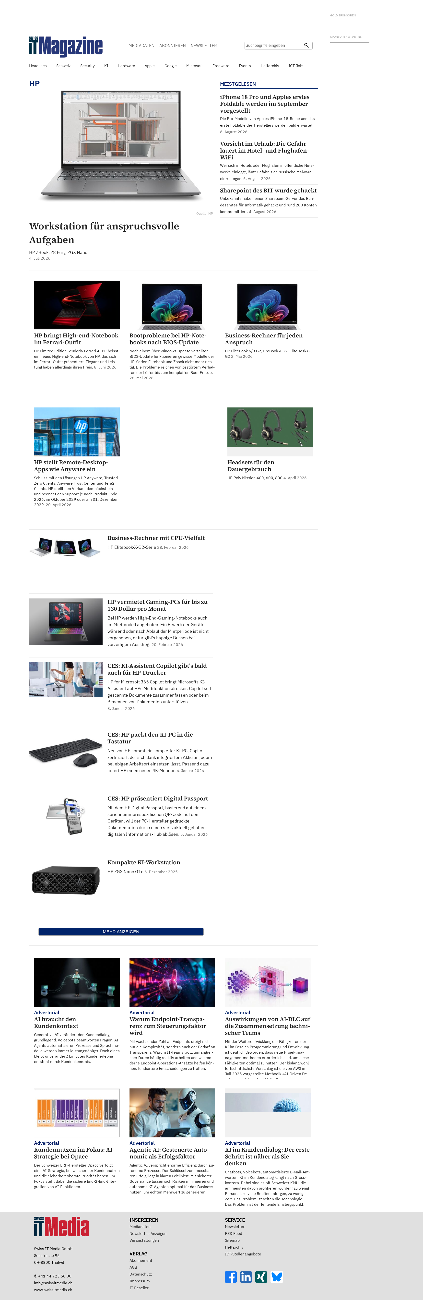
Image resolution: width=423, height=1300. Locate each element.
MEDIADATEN (141, 45)
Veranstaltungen (144, 1240)
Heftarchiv (234, 1247)
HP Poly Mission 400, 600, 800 (267, 469)
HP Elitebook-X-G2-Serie (132, 547)
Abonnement (140, 1260)
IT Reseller (139, 1287)
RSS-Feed (233, 1233)
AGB (133, 1267)
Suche (250, 55)
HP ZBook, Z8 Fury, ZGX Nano (58, 252)
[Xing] (262, 1281)
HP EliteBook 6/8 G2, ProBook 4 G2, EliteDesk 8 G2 (267, 345)
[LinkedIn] (247, 1281)
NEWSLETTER (204, 45)
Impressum (139, 1280)
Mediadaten (140, 1226)
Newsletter (235, 1226)
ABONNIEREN (172, 45)
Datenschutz (140, 1274)
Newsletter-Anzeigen (147, 1233)
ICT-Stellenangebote (243, 1254)
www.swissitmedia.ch (53, 1289)
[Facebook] (232, 1281)
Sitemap (232, 1240)
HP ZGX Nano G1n (125, 871)
